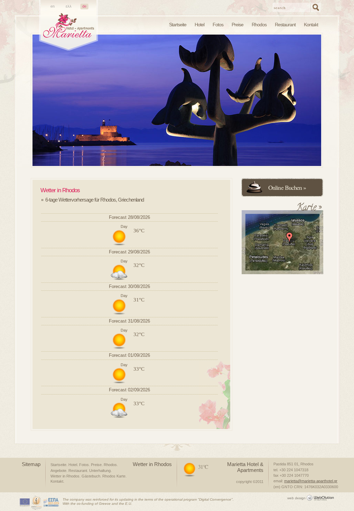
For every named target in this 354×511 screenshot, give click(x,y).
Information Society (37, 503)
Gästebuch (91, 476)
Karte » (308, 209)
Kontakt (311, 24)
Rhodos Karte (113, 476)
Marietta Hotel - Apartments (68, 31)
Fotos (218, 24)
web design (296, 498)
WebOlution (322, 497)
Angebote (58, 470)
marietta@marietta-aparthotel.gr (310, 481)
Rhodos (259, 24)
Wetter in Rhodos (65, 476)
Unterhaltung (100, 470)
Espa (51, 503)
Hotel (199, 24)
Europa (24, 503)
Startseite (177, 24)
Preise (237, 24)
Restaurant (285, 24)
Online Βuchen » (287, 187)
